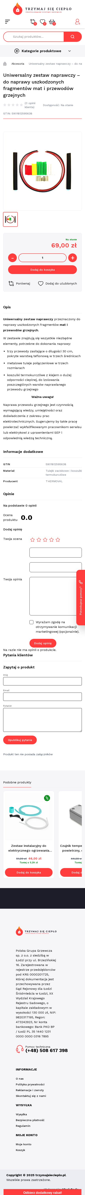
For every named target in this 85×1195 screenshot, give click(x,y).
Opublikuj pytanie (20, 740)
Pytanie (7, 705)
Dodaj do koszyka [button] (29, 872)
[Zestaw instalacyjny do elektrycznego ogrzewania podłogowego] (29, 816)
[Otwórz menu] (7, 21)
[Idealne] (58, 540)
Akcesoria (17, 63)
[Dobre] (51, 540)
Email (6, 690)
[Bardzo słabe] (32, 540)
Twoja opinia (12, 579)
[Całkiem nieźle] (39, 540)
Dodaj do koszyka (42, 269)
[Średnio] (45, 540)
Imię (5, 675)
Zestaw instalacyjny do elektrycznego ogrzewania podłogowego (28, 850)
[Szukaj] (72, 36)
